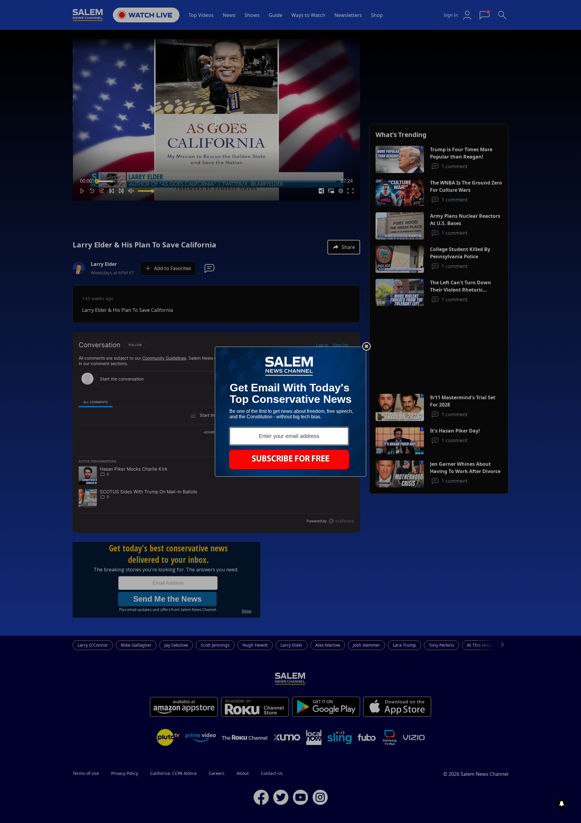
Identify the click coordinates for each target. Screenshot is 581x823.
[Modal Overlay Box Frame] (290, 412)
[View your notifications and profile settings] (562, 804)
